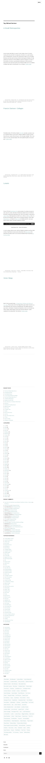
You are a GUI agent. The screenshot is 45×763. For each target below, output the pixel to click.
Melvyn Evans (7, 661)
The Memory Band (8, 612)
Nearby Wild (7, 584)
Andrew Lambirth (23, 174)
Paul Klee (28, 101)
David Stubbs (14, 693)
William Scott (14, 102)
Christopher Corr (7, 635)
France (28, 697)
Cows (6, 438)
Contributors (5, 747)
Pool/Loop (6, 403)
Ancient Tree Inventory (9, 540)
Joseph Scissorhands (8, 572)
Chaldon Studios (7, 552)
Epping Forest (25, 695)
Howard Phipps (24, 702)
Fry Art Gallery (7, 566)
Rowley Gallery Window (22, 723)
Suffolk (28, 727)
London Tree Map (8, 580)
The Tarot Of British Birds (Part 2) (11, 391)
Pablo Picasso (18, 716)
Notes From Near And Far (9, 586)
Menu (39, 2)
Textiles (30, 346)
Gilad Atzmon (27, 231)
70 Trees (6, 417)
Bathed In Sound (7, 406)
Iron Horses (7, 503)
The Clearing (7, 603)
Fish (5, 445)
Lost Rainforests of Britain (9, 581)
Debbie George (7, 639)
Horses (6, 459)
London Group (18, 713)
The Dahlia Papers (8, 604)
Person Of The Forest (8, 412)
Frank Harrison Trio (14, 211)
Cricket (6, 439)
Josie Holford (7, 522)
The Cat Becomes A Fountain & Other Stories (13, 401)
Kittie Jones (7, 655)
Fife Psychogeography (8, 558)
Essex (12, 697)
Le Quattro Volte (7, 409)
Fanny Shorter (7, 642)
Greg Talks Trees (7, 567)
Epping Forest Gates (8, 557)
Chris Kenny (7, 633)
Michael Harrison (24, 101)
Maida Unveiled (7, 583)
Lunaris (6, 183)
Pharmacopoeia (7, 718)
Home (4, 742)
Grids (5, 456)
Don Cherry (28, 693)
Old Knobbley (7, 587)
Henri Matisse (29, 700)
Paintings (6, 468)
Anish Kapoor (6, 681)
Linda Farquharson (8, 656)
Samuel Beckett (22, 725)
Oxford (12, 716)
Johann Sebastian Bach (8, 707)
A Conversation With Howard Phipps (11, 395)
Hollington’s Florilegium (9, 420)
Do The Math (7, 555)
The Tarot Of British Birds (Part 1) (11, 397)
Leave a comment (18, 349)
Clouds (6, 436)
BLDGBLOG (7, 546)
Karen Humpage (7, 711)
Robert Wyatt (14, 271)
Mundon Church (14, 523)
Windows (6, 496)
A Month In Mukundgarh (9, 398)
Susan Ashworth (7, 665)
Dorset (5, 695)
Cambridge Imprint (8, 549)
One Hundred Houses (8, 394)
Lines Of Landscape (8, 577)
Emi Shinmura (7, 641)
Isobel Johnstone (7, 645)
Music (19, 270)
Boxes (6, 430)
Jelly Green (7, 648)
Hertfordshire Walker (8, 570)
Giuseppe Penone (7, 700)
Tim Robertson (7, 671)
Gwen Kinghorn (7, 531)
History (6, 458)
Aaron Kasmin (7, 627)
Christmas (12, 688)
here (29, 215)
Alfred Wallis (6, 679)
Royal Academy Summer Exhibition (11, 725)
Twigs (6, 488)
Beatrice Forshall (7, 683)
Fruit (5, 450)
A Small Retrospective (11, 28)
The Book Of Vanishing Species (10, 404)
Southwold (24, 175)
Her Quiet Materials (8, 569)
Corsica (18, 690)
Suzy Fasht (6, 668)
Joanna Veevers (7, 650)
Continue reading (28, 64)
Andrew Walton (6, 215)
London (12, 713)
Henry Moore (6, 702)
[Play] (4, 223)
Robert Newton (7, 664)
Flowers (6, 447)
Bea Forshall (7, 543)
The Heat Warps (7, 609)
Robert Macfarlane (15, 720)
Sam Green (6, 598)
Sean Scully (11, 727)
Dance (6, 441)
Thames (28, 730)
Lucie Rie (29, 347)
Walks (6, 493)
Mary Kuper (31, 713)
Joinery (6, 462)
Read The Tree (7, 595)
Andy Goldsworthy (27, 679)
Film (5, 444)
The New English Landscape (10, 614)
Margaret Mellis (9, 175)
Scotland (5, 727)
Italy (12, 704)
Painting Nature (7, 590)
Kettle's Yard (21, 347)
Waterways (6, 495)
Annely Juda (26, 99)
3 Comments (19, 102)
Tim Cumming (15, 732)
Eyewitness (16, 697)
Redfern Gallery (20, 175)
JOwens (6, 519)
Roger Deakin (30, 720)
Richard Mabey (26, 718)
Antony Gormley (21, 681)
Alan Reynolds (21, 99)
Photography (7, 470)
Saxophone (28, 725)
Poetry (6, 475)
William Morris (27, 732)
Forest (6, 564)
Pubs (5, 476)
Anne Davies (7, 630)
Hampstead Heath (21, 700)
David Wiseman (7, 638)
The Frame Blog (7, 607)
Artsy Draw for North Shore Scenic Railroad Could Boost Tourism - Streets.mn (18, 502)
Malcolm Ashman (8, 659)
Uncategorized (7, 490)
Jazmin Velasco (7, 647)
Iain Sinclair (31, 702)
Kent (21, 711)
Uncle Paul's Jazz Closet (9, 620)
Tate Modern (17, 730)
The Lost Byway (7, 610)
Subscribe (5, 744)
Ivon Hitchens (16, 347)
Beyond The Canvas (8, 544)
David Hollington (8, 636)
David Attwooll (24, 690)
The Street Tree (7, 617)
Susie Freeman (7, 667)
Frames (6, 448)
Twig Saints (7, 673)
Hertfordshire (12, 702)
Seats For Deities (7, 418)
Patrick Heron (24, 716)
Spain (24, 727)
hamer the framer (7, 99)
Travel (6, 485)
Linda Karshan (25, 347)
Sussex (12, 730)
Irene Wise (6, 511)
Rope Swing (6, 723)
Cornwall (13, 690)
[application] (19, 224)
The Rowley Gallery (8, 670)
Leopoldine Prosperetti (8, 575)
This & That (7, 484)
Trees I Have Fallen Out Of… (10, 415)
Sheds (6, 478)
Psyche (6, 594)
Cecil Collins (7, 101)
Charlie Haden (29, 686)
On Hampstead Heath (8, 392)
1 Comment (19, 271)
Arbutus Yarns (7, 541)
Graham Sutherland (18, 101)
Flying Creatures (7, 561)
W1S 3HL (21, 133)
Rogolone (13, 528)
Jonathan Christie (24, 707)
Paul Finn (6, 662)
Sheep (6, 479)
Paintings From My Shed (9, 400)
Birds (5, 427)
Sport (5, 481)
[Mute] (30, 223)
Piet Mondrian (14, 718)
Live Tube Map (7, 578)
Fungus (6, 452)
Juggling (6, 464)
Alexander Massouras (6, 347)
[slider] (32, 224)
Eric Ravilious (6, 697)
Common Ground (7, 690)
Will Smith (6, 734)
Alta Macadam (13, 679)
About (4, 750)
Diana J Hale (7, 553)
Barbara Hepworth (29, 681)
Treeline (6, 411)
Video (6, 492)
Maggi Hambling (25, 713)
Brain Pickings (7, 547)
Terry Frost (8, 349)
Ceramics (26, 346)
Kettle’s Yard (17, 218)
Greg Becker (14, 700)
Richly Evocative (7, 597)
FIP (5, 560)
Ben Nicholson (15, 683)
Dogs (5, 442)
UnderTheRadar (7, 621)
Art (17, 99)
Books (20, 346)
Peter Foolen (7, 592)
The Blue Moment (8, 601)
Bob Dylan (15, 686)
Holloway (18, 702)
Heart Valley (7, 407)
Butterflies (6, 433)
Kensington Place (15, 711)
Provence (20, 718)
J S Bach (27, 709)
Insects (6, 461)
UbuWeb (6, 618)
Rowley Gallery (13, 723)
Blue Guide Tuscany (8, 686)
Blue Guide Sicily (22, 683)
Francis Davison (28, 174)
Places (6, 473)
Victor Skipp (8, 278)
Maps (5, 465)
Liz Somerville (7, 658)
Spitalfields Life (7, 600)
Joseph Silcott (21, 709)
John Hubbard (17, 707)
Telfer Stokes (29, 175)
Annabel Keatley (7, 628)
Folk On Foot (7, 563)
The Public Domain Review (9, 615)
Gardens (6, 453)
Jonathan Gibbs (7, 651)
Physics (6, 472)
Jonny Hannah (7, 653)
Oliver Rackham (7, 716)
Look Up (6, 414)
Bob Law (12, 347)
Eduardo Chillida (11, 101)
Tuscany (21, 732)
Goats (6, 455)
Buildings (23, 346)
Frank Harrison (28, 270)
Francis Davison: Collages (13, 108)
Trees (5, 487)
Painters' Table (7, 589)
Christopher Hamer (26, 688)
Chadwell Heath (21, 686)
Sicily (16, 727)
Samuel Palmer (9, 102)
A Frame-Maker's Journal (9, 538)
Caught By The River (8, 550)
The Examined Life (8, 606)
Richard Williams (7, 720)
